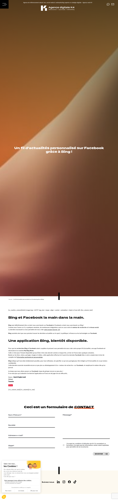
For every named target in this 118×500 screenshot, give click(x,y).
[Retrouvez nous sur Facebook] (69, 482)
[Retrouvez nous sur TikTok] (75, 482)
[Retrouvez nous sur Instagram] (64, 482)
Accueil (10, 299)
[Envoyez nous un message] (112, 4)
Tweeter (11, 381)
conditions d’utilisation (82, 443)
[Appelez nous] (108, 4)
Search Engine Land (19, 377)
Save (11, 385)
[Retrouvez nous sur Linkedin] (58, 482)
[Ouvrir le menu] (4, 4)
